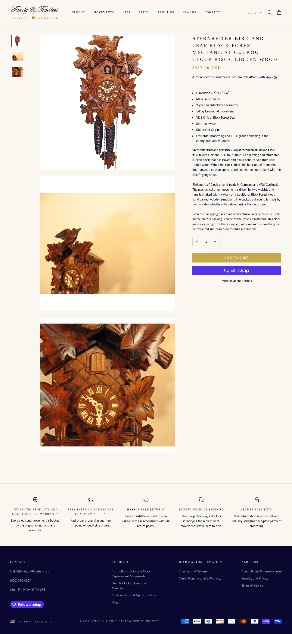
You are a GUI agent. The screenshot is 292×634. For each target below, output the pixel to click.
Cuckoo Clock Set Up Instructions (134, 595)
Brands (189, 12)
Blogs (115, 602)
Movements (104, 12)
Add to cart (236, 257)
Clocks (78, 12)
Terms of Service (252, 585)
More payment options (236, 281)
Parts (144, 12)
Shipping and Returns (193, 571)
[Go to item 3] (17, 72)
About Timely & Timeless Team (262, 571)
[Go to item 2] (17, 56)
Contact (212, 12)
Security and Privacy (255, 578)
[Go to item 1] (17, 41)
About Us (166, 12)
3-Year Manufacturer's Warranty (200, 578)
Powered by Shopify (141, 621)
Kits (126, 12)
